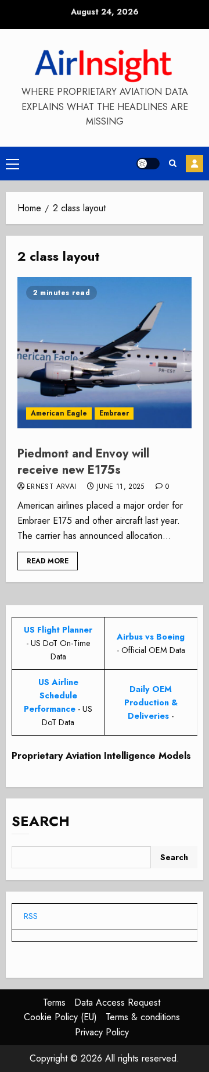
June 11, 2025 (121, 487)
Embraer (114, 413)
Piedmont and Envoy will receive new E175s (83, 461)
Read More (48, 561)
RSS (31, 916)
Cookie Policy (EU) (60, 1017)
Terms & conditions (143, 1017)
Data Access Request (117, 1002)
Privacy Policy (102, 1032)
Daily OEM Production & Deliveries (151, 702)
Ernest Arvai (51, 487)
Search (41, 821)
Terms (54, 1002)
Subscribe (194, 163)
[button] (12, 163)
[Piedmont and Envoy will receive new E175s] (104, 352)
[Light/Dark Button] (148, 163)
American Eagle (59, 413)
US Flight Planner (58, 630)
